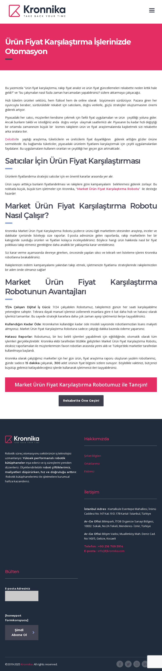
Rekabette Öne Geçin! (81, 401)
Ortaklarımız (92, 463)
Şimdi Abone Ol (19, 632)
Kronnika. (27, 664)
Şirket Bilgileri (92, 456)
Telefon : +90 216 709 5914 (103, 546)
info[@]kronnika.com (111, 551)
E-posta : (91, 551)
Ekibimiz (89, 471)
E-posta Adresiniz (17, 588)
